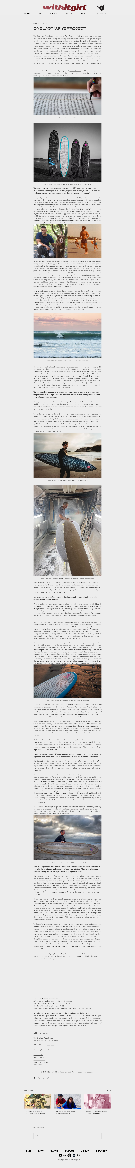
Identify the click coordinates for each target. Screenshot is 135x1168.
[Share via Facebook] (34, 1078)
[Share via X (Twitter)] (39, 1078)
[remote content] (67, 977)
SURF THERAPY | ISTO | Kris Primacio (66, 1113)
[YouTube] (60, 1155)
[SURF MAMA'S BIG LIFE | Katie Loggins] (97, 1101)
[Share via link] (48, 1078)
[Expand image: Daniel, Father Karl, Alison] (84, 241)
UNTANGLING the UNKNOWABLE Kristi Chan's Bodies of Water (36, 1113)
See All (109, 1090)
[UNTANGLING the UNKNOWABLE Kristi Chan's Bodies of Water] (37, 1101)
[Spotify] (74, 1155)
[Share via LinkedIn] (43, 1078)
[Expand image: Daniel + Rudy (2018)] (51, 241)
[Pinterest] (78, 1155)
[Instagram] (65, 1155)
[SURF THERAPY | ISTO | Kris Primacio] (67, 1101)
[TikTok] (69, 1155)
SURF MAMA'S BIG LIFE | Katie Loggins (97, 1113)
